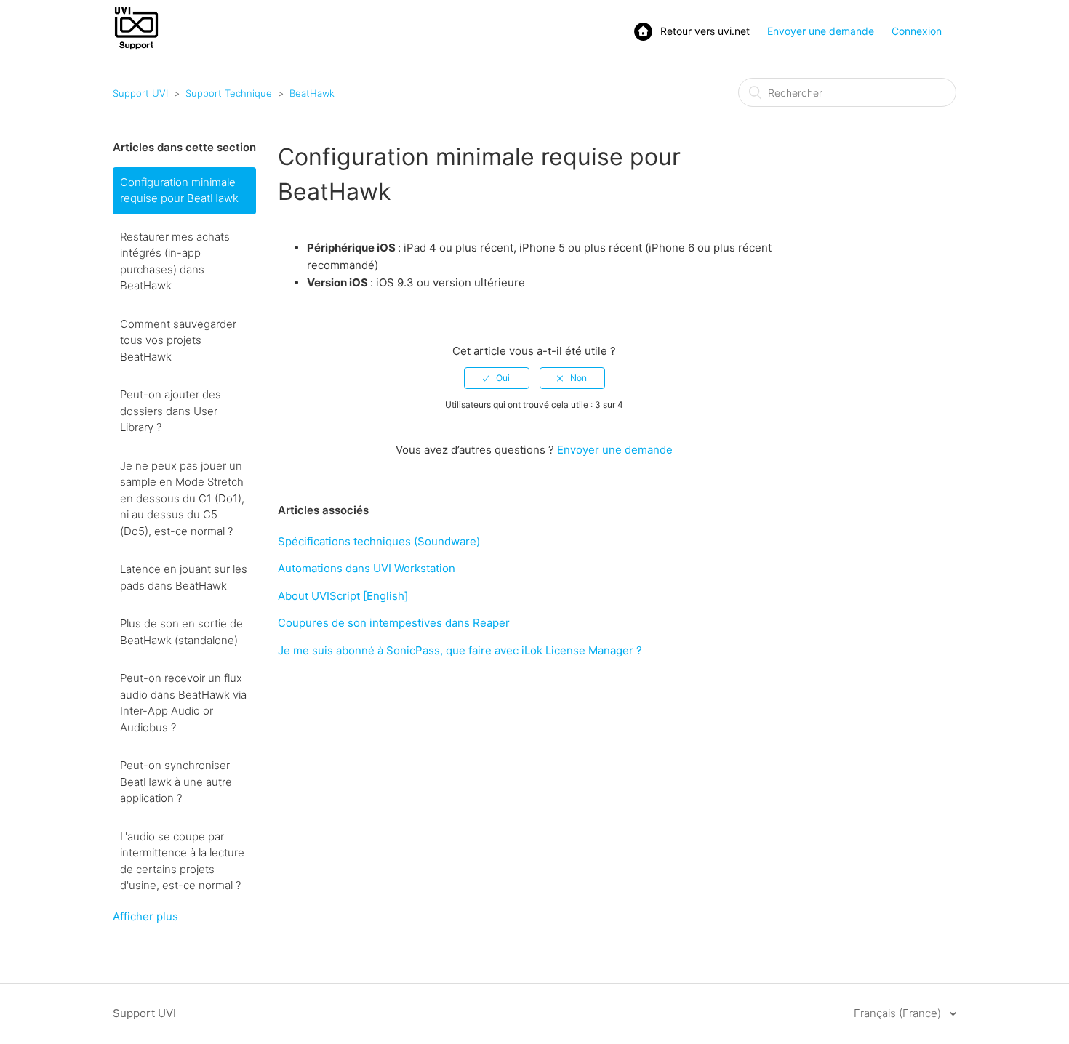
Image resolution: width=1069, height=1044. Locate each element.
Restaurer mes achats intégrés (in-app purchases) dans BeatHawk (175, 261)
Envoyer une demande (820, 31)
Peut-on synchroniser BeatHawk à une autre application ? (176, 781)
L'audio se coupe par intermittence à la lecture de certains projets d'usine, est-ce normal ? (182, 861)
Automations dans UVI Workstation (366, 568)
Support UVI (140, 93)
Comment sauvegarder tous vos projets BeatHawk (178, 340)
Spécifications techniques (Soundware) (379, 541)
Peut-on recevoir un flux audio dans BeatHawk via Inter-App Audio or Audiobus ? (183, 702)
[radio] (496, 378)
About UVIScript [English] (343, 596)
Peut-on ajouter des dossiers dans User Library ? (170, 411)
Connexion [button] (917, 31)
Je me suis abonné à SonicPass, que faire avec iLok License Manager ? (460, 650)
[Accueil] (136, 48)
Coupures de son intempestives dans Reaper (394, 623)
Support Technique (228, 93)
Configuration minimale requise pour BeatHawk (179, 190)
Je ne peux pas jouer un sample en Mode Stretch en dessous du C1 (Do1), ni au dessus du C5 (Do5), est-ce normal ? (182, 498)
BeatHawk (312, 93)
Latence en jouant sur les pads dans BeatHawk (183, 577)
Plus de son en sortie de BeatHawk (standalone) (181, 632)
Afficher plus (145, 916)
